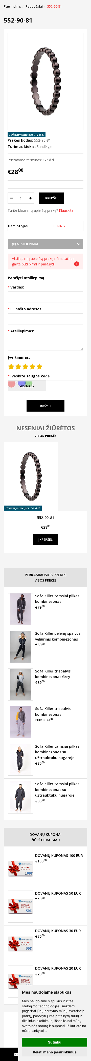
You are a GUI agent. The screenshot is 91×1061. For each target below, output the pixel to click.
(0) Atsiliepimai (25, 244)
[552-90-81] (45, 476)
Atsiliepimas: (22, 331)
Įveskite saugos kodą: (30, 376)
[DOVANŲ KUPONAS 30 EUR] (20, 944)
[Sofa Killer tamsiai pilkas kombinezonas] (20, 609)
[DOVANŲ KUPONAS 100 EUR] (20, 869)
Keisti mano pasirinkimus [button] (55, 1052)
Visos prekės (45, 435)
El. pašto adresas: (26, 308)
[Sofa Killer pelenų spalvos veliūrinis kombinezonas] (20, 647)
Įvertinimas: (19, 357)
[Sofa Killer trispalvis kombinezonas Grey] (20, 684)
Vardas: (17, 287)
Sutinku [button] (54, 1042)
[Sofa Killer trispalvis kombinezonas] (20, 722)
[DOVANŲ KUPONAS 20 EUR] (20, 981)
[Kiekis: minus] (11, 198)
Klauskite (66, 210)
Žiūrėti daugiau (45, 840)
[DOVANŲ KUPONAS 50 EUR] (20, 906)
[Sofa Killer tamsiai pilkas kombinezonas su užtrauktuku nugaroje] (20, 760)
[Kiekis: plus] (30, 198)
